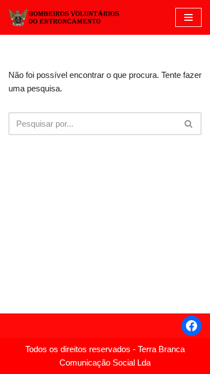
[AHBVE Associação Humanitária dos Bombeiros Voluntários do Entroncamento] (64, 17)
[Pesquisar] (189, 123)
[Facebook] (191, 326)
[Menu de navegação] (188, 17)
